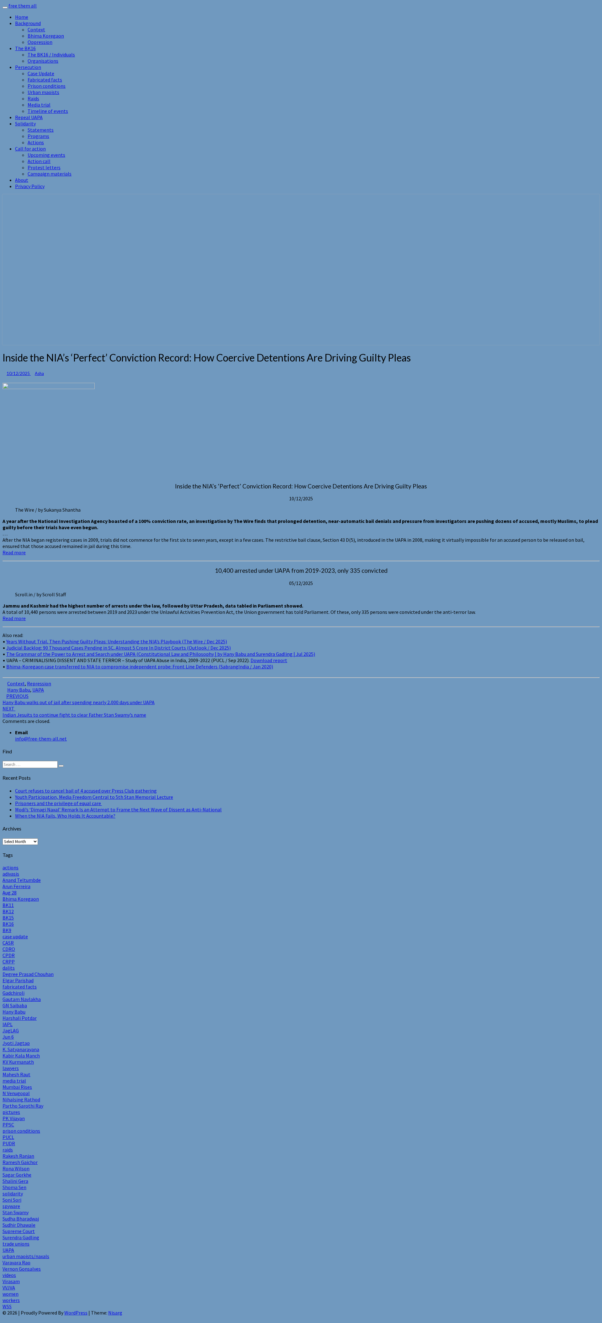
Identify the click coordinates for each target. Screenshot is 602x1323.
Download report (269, 660)
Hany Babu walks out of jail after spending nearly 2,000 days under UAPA (79, 699)
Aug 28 (10, 892)
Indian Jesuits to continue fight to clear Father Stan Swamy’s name (74, 711)
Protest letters (44, 167)
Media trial (39, 105)
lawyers (11, 1068)
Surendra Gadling (21, 1237)
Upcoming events (46, 155)
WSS (7, 1306)
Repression (39, 683)
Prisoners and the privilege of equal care (58, 803)
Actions (36, 142)
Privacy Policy (30, 186)
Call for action (30, 148)
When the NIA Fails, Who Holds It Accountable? (65, 816)
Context (36, 29)
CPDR (9, 955)
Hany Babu (18, 690)
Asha (39, 373)
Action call (39, 161)
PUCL (8, 1137)
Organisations (43, 61)
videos (9, 1275)
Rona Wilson (16, 1168)
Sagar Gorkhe (17, 1175)
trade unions (16, 1244)
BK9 (7, 930)
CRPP (9, 961)
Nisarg (115, 1313)
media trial (14, 1081)
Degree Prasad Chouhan (28, 974)
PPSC (8, 1124)
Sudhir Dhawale (19, 1225)
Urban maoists (43, 92)
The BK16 (25, 48)
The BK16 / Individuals (51, 54)
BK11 (8, 905)
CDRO (9, 949)
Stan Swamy (16, 1212)
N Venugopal (16, 1093)
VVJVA (9, 1287)
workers (11, 1300)
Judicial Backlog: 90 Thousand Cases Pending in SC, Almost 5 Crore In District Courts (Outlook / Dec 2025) (118, 648)
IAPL (8, 1024)
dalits (9, 968)
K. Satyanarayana (21, 1049)
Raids (33, 98)
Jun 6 (8, 1037)
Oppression (40, 42)
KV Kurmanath (18, 1062)
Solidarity (25, 123)
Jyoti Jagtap (16, 1043)
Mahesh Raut (16, 1074)
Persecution (28, 67)
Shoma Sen (14, 1187)
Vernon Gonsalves (22, 1269)
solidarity (13, 1193)
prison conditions (21, 1131)
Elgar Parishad (18, 980)
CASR (8, 943)
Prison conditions (47, 86)
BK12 (8, 911)
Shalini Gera (15, 1181)
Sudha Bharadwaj (21, 1218)
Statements (41, 130)
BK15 (8, 918)
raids (8, 1149)
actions (10, 867)
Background (28, 23)
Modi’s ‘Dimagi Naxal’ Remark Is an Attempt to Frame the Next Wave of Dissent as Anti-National (118, 809)
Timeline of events (48, 111)
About (21, 180)
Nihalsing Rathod (21, 1099)
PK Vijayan (14, 1118)
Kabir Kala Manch (21, 1055)
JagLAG (11, 1030)
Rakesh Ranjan (18, 1156)
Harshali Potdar (20, 1018)
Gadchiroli (13, 993)
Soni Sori (12, 1200)
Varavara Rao (16, 1262)
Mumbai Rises (17, 1087)
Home (21, 17)
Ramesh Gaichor (20, 1162)
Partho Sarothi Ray (23, 1106)
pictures (11, 1112)
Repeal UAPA (29, 117)
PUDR (9, 1143)
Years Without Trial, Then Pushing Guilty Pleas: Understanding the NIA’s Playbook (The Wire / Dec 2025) (116, 641)
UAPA (38, 690)
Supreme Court (19, 1231)
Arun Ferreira (16, 886)
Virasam (11, 1281)
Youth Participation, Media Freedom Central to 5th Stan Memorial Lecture (94, 797)
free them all (22, 6)
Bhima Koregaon (46, 36)
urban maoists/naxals (26, 1256)
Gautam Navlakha (22, 999)
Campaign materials (49, 174)
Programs (38, 136)
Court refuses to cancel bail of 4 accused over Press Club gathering (86, 791)
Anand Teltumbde (22, 880)
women (10, 1294)
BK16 (8, 924)
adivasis (11, 874)
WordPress (75, 1313)
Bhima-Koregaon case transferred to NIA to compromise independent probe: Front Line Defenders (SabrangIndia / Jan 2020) (139, 666)
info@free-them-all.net (41, 738)
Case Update (41, 73)
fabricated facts (20, 986)
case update (15, 936)
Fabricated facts (45, 79)
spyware (11, 1206)
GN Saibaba (15, 1005)
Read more (14, 552)
